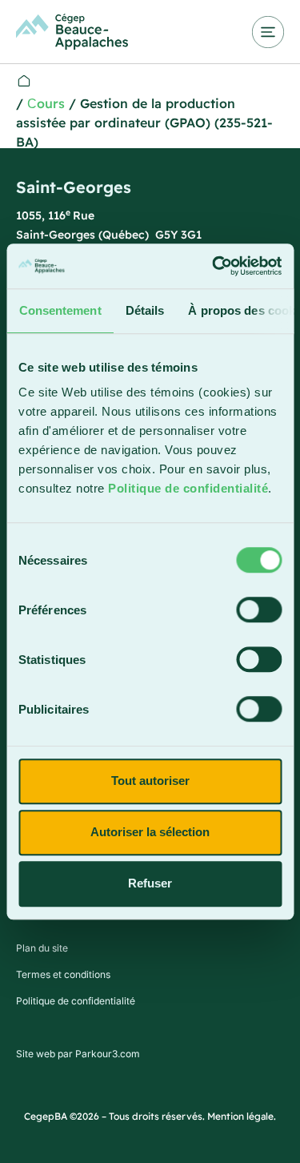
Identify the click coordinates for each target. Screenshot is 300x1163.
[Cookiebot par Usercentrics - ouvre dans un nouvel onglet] (214, 266)
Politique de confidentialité (188, 488)
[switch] (259, 609)
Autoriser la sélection (150, 832)
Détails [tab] (144, 310)
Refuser (150, 883)
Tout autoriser (150, 780)
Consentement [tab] (59, 310)
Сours (46, 103)
